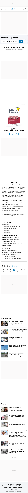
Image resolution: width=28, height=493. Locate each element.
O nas (7, 484)
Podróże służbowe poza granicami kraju (11, 258)
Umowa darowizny (6, 245)
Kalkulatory (7, 222)
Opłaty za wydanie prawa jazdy (9, 250)
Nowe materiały (6, 318)
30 (24, 269)
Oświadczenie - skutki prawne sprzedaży (12, 243)
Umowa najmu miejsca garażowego (10, 239)
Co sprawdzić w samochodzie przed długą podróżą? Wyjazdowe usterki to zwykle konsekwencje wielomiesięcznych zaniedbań (13, 207)
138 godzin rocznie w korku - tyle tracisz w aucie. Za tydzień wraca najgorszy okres (12, 196)
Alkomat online (5, 224)
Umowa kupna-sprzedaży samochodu (11, 237)
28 (17, 269)
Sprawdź (14, 134)
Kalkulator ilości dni (6, 232)
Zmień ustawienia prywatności (10, 485)
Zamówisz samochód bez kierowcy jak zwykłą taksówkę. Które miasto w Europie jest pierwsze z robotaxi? (13, 192)
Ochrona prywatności (15, 484)
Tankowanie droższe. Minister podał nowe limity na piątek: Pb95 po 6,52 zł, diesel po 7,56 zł (13, 199)
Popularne (7, 184)
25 (7, 269)
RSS (10, 487)
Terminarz (7, 266)
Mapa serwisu (13, 489)
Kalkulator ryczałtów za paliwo (9, 228)
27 (14, 269)
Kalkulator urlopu (6, 230)
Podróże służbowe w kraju (8, 256)
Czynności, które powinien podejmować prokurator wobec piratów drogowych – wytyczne (12, 203)
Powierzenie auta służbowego (9, 241)
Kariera (6, 487)
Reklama (20, 487)
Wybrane (21, 184)
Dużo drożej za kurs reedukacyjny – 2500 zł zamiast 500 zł (12, 211)
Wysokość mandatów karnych (9, 254)
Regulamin (21, 485)
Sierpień (15, 266)
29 (21, 269)
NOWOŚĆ (14, 128)
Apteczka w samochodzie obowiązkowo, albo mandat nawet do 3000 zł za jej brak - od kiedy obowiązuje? (13, 215)
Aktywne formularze (10, 235)
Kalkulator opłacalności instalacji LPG (11, 226)
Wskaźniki (7, 248)
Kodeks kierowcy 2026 (14, 130)
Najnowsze (14, 184)
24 (3, 269)
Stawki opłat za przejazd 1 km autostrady (12, 252)
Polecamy (4, 404)
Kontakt (15, 487)
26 (10, 269)
